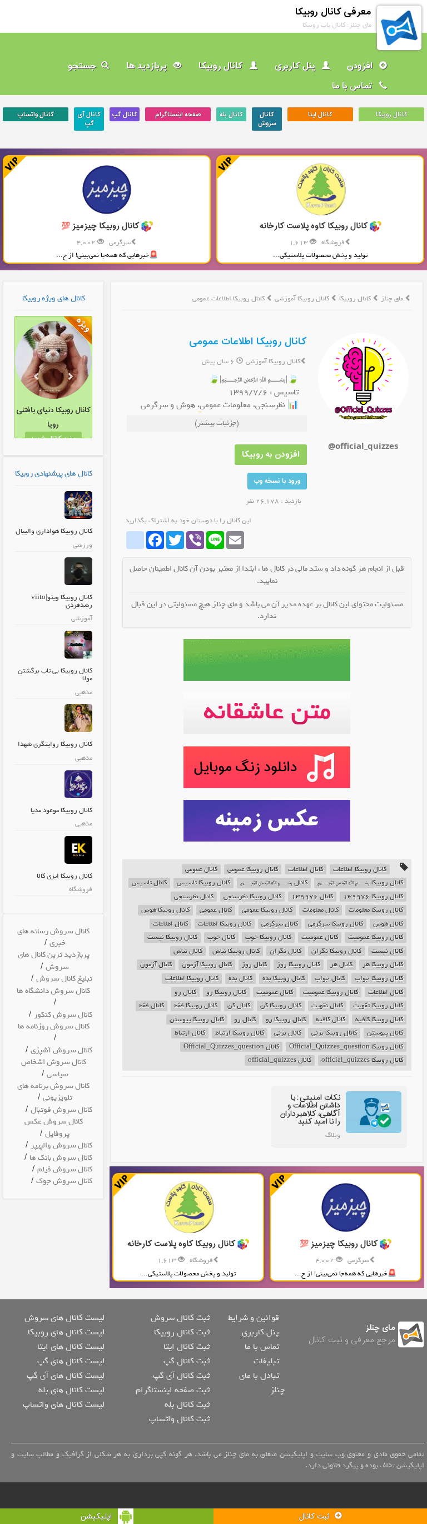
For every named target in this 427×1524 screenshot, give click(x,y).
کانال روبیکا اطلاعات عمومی (248, 342)
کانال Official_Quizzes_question (231, 1047)
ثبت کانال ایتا (186, 1346)
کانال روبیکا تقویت (378, 1006)
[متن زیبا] (267, 713)
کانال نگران (285, 951)
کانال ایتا (320, 114)
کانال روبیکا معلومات (376, 910)
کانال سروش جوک (64, 1181)
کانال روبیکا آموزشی (303, 298)
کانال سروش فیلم (64, 1169)
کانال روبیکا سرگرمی (335, 924)
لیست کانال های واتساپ (64, 1404)
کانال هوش (388, 924)
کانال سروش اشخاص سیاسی (53, 1068)
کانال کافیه (330, 1020)
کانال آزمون (156, 964)
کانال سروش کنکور (63, 1014)
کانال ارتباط (190, 1033)
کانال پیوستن (385, 1033)
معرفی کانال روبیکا (333, 12)
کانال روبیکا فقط (195, 1006)
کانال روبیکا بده (283, 978)
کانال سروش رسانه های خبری (53, 937)
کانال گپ (124, 114)
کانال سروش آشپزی (61, 1050)
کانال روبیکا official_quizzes (362, 1060)
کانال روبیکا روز (298, 964)
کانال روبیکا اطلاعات (359, 869)
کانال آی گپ (89, 119)
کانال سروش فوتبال (61, 1110)
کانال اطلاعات (305, 869)
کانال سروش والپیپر (61, 1145)
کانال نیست (387, 951)
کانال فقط (151, 1006)
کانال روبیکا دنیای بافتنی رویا (53, 417)
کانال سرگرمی (279, 924)
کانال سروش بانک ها (60, 1157)
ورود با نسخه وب (277, 481)
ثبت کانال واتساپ (179, 1419)
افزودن (361, 66)
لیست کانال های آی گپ (66, 1375)
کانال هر (341, 964)
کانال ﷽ (273, 883)
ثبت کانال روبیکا (182, 1332)
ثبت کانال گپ (186, 1361)
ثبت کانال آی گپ (181, 1375)
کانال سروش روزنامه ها (54, 1026)
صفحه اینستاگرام (178, 114)
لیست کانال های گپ (71, 1361)
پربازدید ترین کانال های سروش (54, 960)
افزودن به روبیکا (271, 455)
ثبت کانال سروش (180, 1317)
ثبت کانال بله (187, 1404)
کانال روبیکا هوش (165, 910)
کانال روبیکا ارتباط (239, 1033)
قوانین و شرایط (253, 1317)
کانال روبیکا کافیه (379, 1020)
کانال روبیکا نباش (236, 951)
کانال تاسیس (149, 883)
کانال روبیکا (221, 66)
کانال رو (185, 992)
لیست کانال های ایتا (71, 1346)
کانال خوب (221, 937)
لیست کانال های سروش (64, 1317)
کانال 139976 (312, 897)
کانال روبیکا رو (226, 992)
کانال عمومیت (319, 937)
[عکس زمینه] (267, 821)
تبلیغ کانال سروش (64, 978)
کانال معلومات (320, 910)
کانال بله (231, 114)
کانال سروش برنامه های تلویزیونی (53, 1092)
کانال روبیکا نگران (336, 951)
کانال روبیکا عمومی (252, 869)
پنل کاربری (296, 66)
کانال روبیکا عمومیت (375, 937)
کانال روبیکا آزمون (207, 964)
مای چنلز (392, 298)
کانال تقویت (327, 1006)
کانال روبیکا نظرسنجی (252, 897)
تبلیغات (266, 1361)
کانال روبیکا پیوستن (197, 1020)
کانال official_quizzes (279, 1060)
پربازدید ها (147, 66)
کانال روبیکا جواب (379, 978)
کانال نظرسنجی (194, 897)
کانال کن (238, 1006)
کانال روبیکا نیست (172, 937)
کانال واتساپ (35, 114)
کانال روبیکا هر (383, 964)
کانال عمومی (201, 869)
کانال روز (254, 964)
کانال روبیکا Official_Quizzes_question (346, 1047)
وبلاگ (332, 1135)
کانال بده (240, 978)
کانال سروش (267, 119)
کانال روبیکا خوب (268, 937)
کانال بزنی (287, 1033)
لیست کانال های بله (71, 1390)
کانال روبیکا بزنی (334, 1033)
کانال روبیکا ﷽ (360, 883)
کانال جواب (330, 978)
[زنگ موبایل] (267, 767)
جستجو (82, 66)
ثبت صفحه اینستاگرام (173, 1390)
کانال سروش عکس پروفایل (53, 1127)
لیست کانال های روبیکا (66, 1332)
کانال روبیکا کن (280, 1006)
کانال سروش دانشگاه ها (53, 990)
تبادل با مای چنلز (262, 1383)
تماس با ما (353, 86)
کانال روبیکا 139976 (373, 897)
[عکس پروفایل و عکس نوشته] (267, 660)
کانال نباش (187, 951)
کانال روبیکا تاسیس (203, 883)
